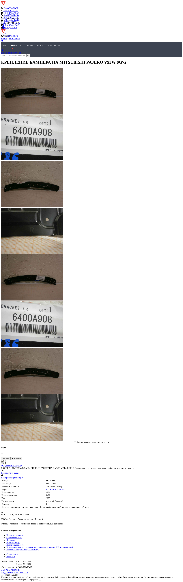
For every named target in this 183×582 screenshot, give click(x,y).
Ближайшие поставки (11, 53)
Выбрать (17, 458)
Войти (4, 38)
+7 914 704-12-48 (11, 13)
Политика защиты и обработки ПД (22, 550)
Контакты (54, 45)
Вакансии (10, 557)
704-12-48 (11, 10)
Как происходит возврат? (12, 478)
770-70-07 (11, 8)
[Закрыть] (2, 453)
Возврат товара (13, 542)
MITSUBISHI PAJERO (56, 489)
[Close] (40, 580)
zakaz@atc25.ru (10, 27)
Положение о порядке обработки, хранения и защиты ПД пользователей (39, 547)
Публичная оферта (14, 545)
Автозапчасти (12, 45)
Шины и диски (34, 45)
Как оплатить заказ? (10, 473)
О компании (12, 554)
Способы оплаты (14, 538)
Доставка (10, 540)
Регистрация (14, 38)
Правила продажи (14, 535)
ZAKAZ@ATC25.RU (10, 570)
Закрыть (5, 458)
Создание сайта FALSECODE (14, 572)
